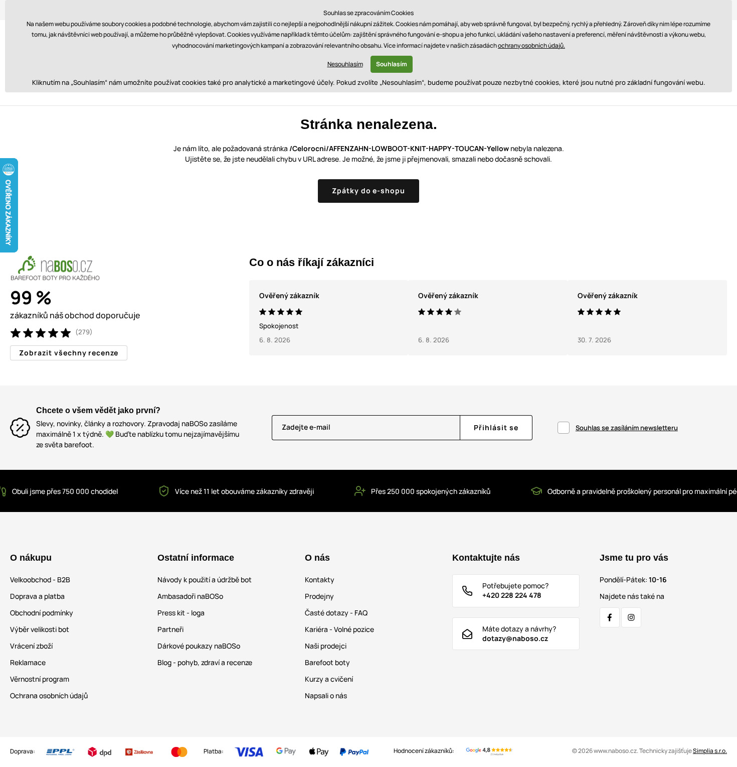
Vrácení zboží (31, 646)
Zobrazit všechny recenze (68, 352)
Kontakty (319, 579)
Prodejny (319, 596)
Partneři (170, 629)
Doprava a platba (37, 596)
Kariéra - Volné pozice (339, 629)
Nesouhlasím (345, 64)
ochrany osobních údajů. (531, 45)
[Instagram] (631, 617)
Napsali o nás (326, 695)
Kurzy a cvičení (329, 679)
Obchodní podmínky (41, 612)
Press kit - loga (181, 612)
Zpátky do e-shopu (369, 190)
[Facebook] (610, 617)
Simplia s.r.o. (710, 750)
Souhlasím (391, 64)
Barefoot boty (327, 662)
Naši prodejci (325, 646)
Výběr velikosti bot (39, 629)
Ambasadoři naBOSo (190, 596)
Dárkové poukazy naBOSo (198, 646)
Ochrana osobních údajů (49, 695)
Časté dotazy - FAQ (336, 612)
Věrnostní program (39, 679)
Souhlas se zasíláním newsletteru (627, 427)
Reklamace (28, 662)
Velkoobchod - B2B (40, 579)
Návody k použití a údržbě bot (204, 579)
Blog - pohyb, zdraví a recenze (204, 662)
